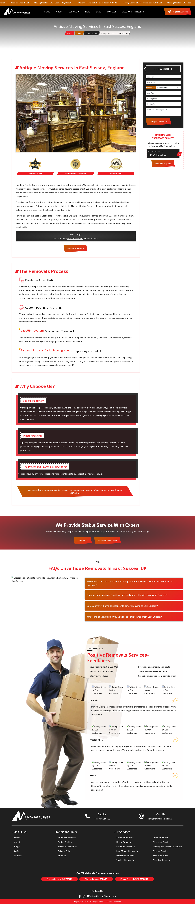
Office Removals (160, 837)
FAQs (87, 11)
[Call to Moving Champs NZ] (31, 816)
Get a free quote (76, 248)
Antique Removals (125, 837)
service (73, 11)
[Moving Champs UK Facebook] (80, 896)
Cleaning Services (161, 860)
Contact (111, 11)
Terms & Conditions (67, 846)
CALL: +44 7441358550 (133, 11)
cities (79, 33)
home (47, 11)
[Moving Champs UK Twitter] (101, 896)
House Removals (124, 842)
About (17, 842)
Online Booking (65, 842)
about (59, 11)
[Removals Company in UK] (16, 12)
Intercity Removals (125, 855)
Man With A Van (160, 855)
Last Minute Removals (127, 851)
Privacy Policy (64, 851)
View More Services (107, 540)
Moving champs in (59, 879)
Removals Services (67, 837)
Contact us (83, 540)
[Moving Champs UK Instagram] (84, 896)
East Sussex (91, 33)
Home (69, 33)
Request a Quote (180, 11)
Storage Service (160, 851)
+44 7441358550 (75, 238)
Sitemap (62, 855)
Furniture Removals (125, 846)
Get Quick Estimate (159, 121)
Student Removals (125, 860)
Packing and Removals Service (167, 846)
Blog (98, 11)
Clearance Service (161, 842)
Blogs (17, 846)
